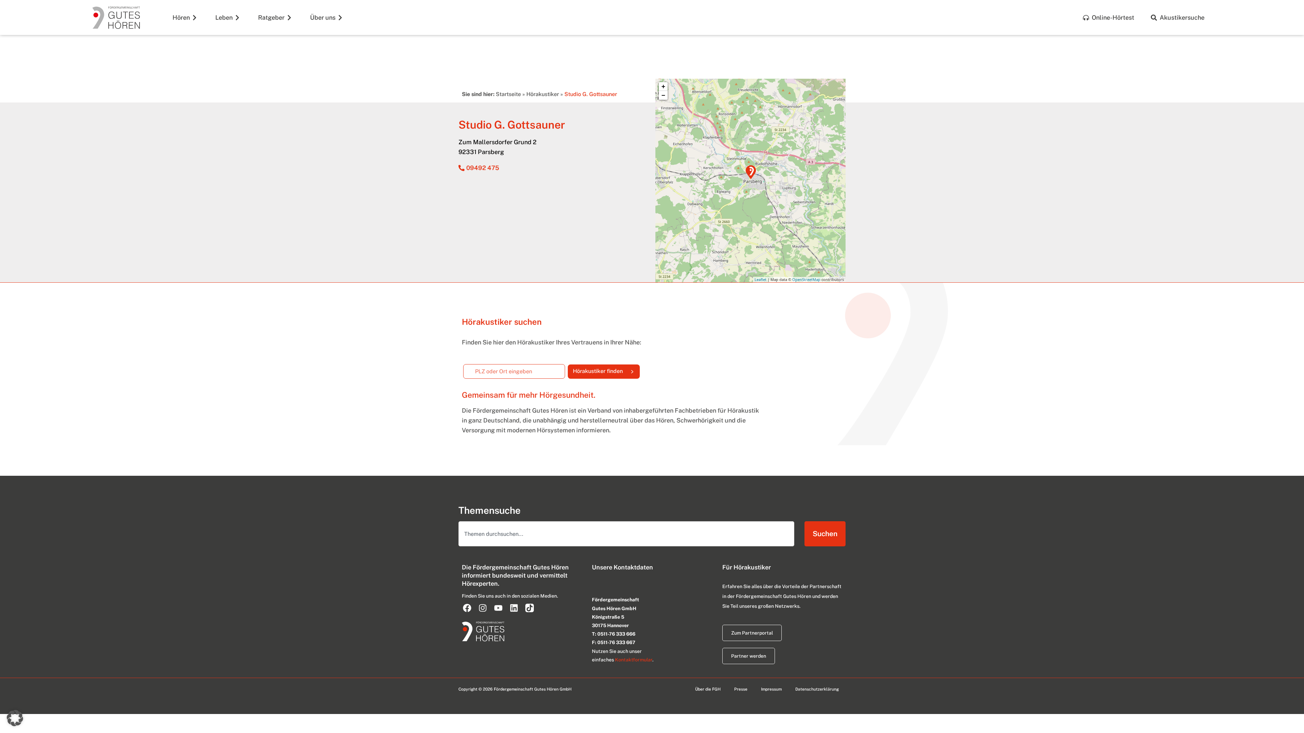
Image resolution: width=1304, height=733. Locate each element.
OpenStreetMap (806, 279)
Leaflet (760, 279)
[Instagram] (482, 608)
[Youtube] (498, 608)
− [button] (663, 95)
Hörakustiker (542, 94)
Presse (740, 689)
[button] (15, 718)
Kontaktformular (633, 659)
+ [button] (663, 86)
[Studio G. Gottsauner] (750, 172)
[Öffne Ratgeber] (289, 17)
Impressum (771, 689)
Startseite (508, 94)
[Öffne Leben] (237, 17)
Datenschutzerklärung (817, 689)
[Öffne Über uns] (340, 17)
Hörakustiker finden (606, 369)
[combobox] (626, 533)
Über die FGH (708, 689)
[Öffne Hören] (195, 17)
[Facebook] (467, 608)
